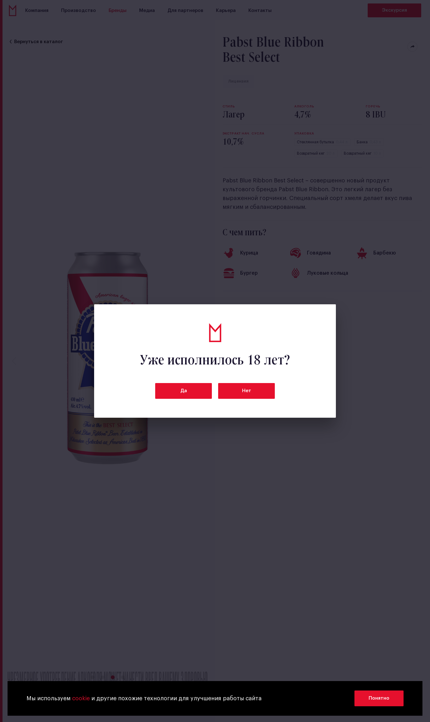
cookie (81, 698)
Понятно (379, 698)
